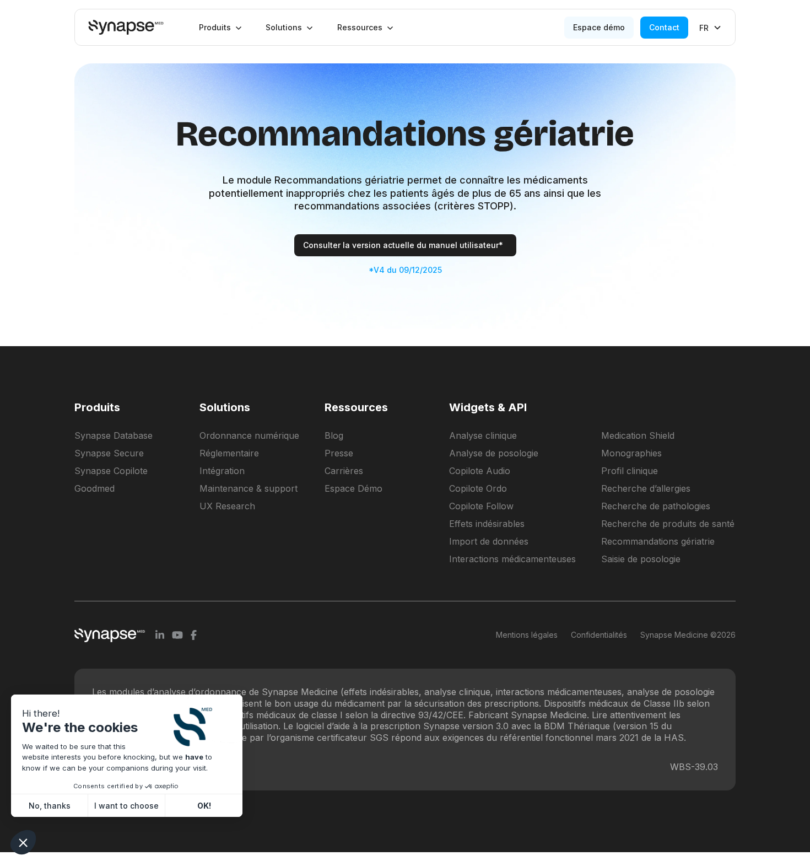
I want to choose (126, 805)
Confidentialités (599, 634)
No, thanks (50, 805)
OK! (204, 805)
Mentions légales (527, 634)
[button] (220, 27)
